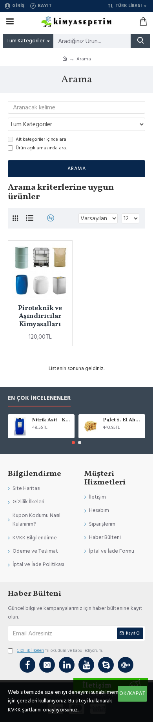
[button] (73, 442)
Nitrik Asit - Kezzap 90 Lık (52, 420)
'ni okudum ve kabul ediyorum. (60, 650)
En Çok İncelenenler (39, 398)
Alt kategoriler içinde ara (41, 139)
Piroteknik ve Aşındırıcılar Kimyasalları (40, 316)
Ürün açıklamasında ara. (41, 148)
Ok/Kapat (132, 693)
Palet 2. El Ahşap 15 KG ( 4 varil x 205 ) (122, 420)
